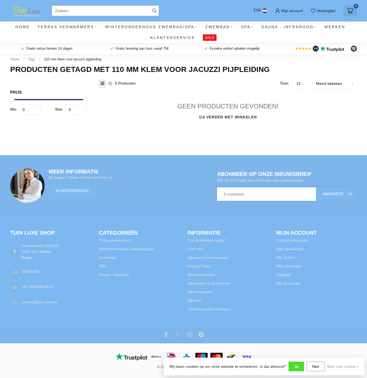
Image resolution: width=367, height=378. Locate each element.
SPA (245, 27)
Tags (31, 59)
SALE (209, 37)
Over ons (195, 249)
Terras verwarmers (66, 27)
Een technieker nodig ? (207, 240)
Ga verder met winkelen (228, 117)
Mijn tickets (285, 257)
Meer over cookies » (343, 367)
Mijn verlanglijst (289, 266)
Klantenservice (172, 37)
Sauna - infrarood (287, 27)
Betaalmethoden (201, 274)
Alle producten (288, 283)
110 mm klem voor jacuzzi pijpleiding (72, 59)
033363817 (31, 271)
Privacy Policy (199, 266)
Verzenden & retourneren (209, 283)
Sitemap (195, 300)
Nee (315, 366)
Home (22, 27)
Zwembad (217, 27)
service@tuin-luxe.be (39, 302)
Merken (335, 27)
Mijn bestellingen (290, 249)
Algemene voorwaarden (208, 257)
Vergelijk (283, 274)
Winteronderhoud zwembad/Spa (149, 27)
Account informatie (292, 240)
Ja (296, 366)
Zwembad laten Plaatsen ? (210, 309)
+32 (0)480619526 (37, 287)
